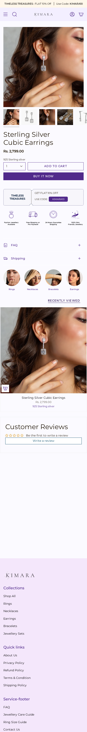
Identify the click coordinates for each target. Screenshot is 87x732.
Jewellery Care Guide (18, 714)
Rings (7, 604)
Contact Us (11, 729)
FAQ (14, 245)
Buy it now (43, 176)
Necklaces (10, 611)
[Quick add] (5, 388)
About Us (10, 655)
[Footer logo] (19, 575)
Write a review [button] (43, 441)
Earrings (9, 619)
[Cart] (81, 14)
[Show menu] (5, 14)
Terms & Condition (17, 678)
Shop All (9, 596)
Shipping (18, 258)
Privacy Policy (13, 663)
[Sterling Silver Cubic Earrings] (43, 350)
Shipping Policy (15, 685)
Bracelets (10, 626)
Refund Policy (13, 670)
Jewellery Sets (13, 633)
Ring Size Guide (15, 722)
